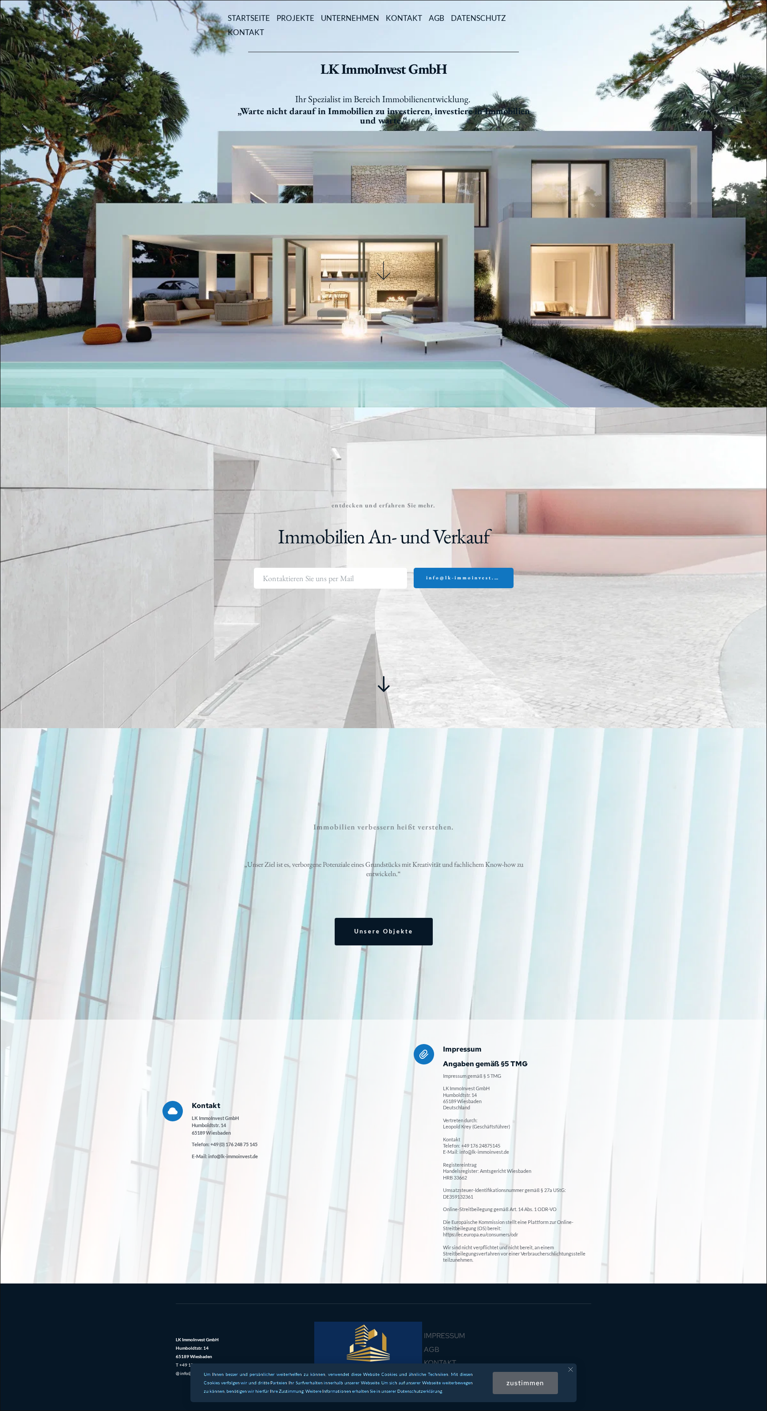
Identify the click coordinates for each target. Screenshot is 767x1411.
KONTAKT (404, 18)
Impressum (444, 1335)
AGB (436, 18)
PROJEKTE (295, 18)
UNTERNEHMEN (350, 18)
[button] (570, 1369)
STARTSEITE (249, 18)
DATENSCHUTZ (478, 18)
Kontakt (440, 1362)
